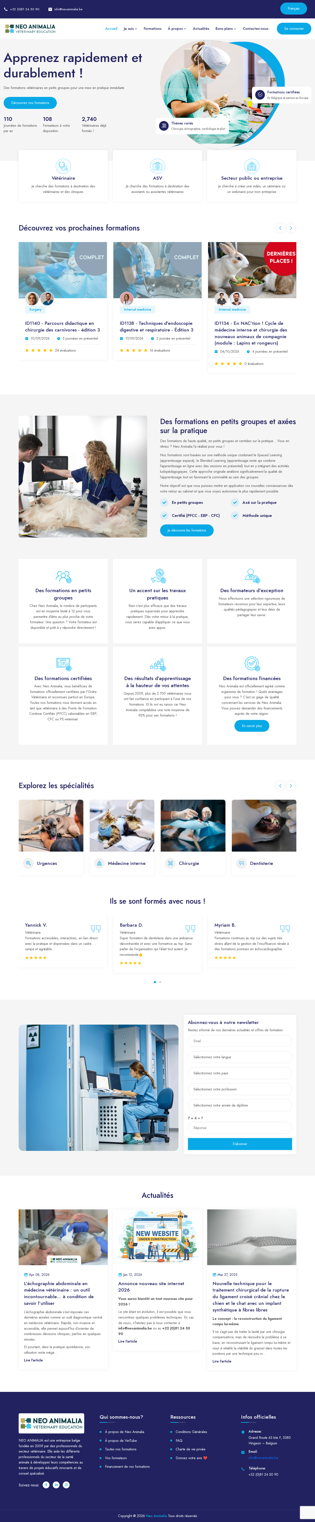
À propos (175, 28)
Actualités (201, 28)
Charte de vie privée (191, 1454)
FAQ (179, 1446)
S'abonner (240, 1149)
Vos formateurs (116, 1463)
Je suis (129, 28)
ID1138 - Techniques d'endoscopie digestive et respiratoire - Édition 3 (62, 326)
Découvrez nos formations (30, 102)
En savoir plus (252, 725)
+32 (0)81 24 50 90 (24, 9)
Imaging (225, 309)
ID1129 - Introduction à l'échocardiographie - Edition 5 (247, 326)
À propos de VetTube (121, 1446)
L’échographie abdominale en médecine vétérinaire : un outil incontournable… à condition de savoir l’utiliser (59, 1299)
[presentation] (280, 228)
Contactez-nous (255, 28)
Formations (152, 28)
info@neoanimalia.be (68, 9)
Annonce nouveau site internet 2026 (151, 1292)
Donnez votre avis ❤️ (191, 1463)
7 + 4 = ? (195, 1123)
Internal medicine (42, 309)
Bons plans (224, 28)
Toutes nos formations (120, 1454)
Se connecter (294, 28)
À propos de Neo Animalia (124, 1437)
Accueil (111, 28)
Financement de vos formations (127, 1472)
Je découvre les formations (187, 530)
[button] (155, 987)
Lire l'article (33, 1365)
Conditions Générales (191, 1437)
